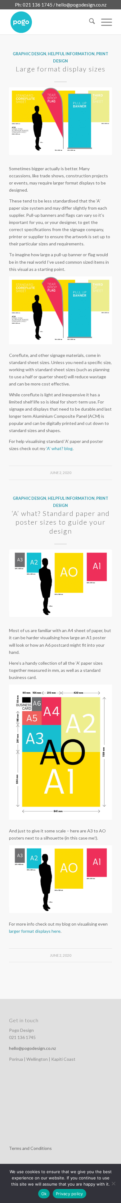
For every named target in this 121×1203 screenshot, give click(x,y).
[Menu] (103, 22)
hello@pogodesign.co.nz (81, 4)
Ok (44, 1193)
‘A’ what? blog (59, 448)
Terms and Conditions (30, 1148)
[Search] (89, 22)
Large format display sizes (60, 69)
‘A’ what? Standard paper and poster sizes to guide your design (60, 522)
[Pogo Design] (50, 22)
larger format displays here (34, 931)
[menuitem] (89, 22)
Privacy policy (69, 1193)
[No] (113, 1183)
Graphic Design (29, 54)
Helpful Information (71, 54)
